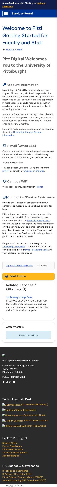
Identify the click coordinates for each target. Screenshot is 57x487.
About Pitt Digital (10, 455)
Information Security (12, 449)
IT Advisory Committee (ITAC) (17, 474)
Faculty (10, 49)
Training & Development (14, 452)
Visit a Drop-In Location (35, 420)
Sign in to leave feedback (19, 265)
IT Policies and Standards (15, 470)
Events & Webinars (12, 446)
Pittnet (39, 186)
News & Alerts (9, 443)
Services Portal (22, 13)
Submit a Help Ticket (34, 415)
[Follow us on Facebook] (3, 382)
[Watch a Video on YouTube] (14, 382)
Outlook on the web (34, 170)
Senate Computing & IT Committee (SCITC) (24, 480)
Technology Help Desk (38, 220)
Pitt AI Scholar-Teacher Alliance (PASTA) (22, 477)
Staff (19, 49)
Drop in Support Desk (36, 249)
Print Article (17, 276)
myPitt (6, 170)
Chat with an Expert (25, 409)
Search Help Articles (35, 425)
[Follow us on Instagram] (6, 382)
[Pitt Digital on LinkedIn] (10, 382)
